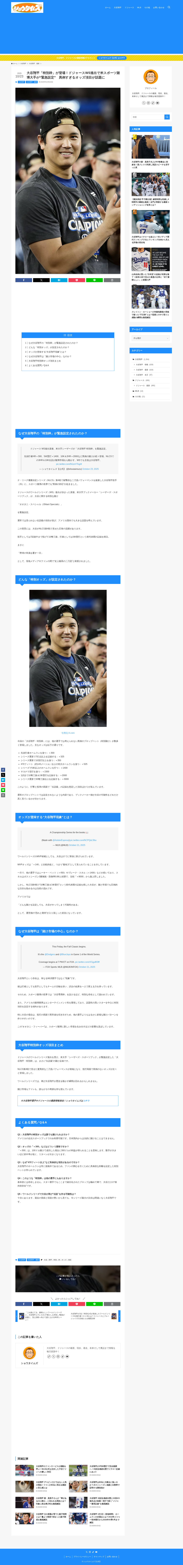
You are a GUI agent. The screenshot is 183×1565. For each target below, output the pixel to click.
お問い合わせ (112, 1557)
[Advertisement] (91, 35)
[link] (49, 1356)
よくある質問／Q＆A (39, 365)
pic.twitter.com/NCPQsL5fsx (83, 840)
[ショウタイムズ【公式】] (27, 7)
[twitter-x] (53, 1356)
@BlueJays (65, 954)
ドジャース (142, 380)
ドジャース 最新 (145, 386)
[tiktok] (62, 1356)
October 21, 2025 (77, 845)
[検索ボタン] (169, 7)
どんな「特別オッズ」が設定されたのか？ (49, 347)
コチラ (86, 1101)
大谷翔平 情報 (144, 365)
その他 (140, 396)
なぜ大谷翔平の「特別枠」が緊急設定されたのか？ (53, 343)
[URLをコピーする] (112, 280)
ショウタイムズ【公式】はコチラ (112, 58)
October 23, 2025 (90, 469)
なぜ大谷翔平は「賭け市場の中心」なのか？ (50, 356)
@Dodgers (50, 954)
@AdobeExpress (61, 840)
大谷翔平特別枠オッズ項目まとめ (45, 361)
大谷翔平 (21, 82)
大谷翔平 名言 (144, 375)
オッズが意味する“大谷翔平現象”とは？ (47, 352)
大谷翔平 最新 (32, 82)
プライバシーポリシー (82, 1557)
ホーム (68, 1557)
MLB (139, 391)
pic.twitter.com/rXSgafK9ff (87, 962)
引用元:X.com (67, 733)
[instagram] (58, 1356)
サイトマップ (99, 1557)
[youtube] (67, 1356)
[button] (23, 280)
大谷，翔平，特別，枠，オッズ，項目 (57, 1260)
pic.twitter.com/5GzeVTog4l (69, 464)
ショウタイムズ (29, 1363)
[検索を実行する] (167, 117)
